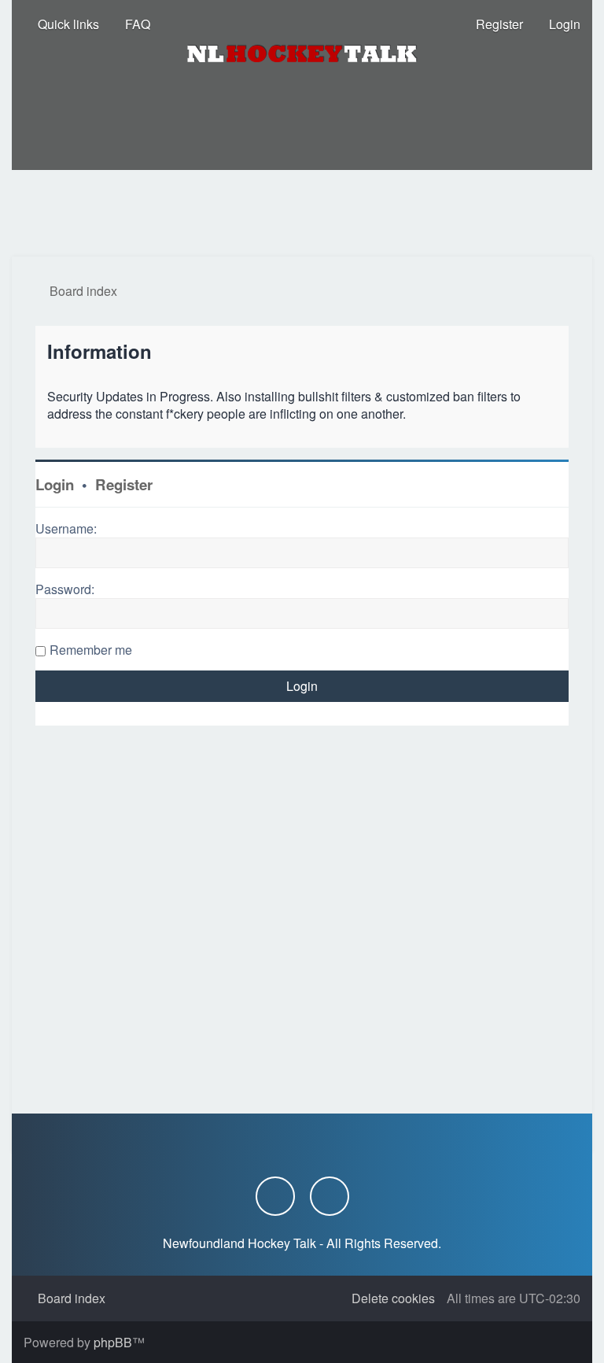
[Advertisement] (302, 213)
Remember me (91, 650)
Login (54, 484)
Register (124, 484)
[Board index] (302, 53)
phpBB (113, 1342)
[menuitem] (130, 24)
